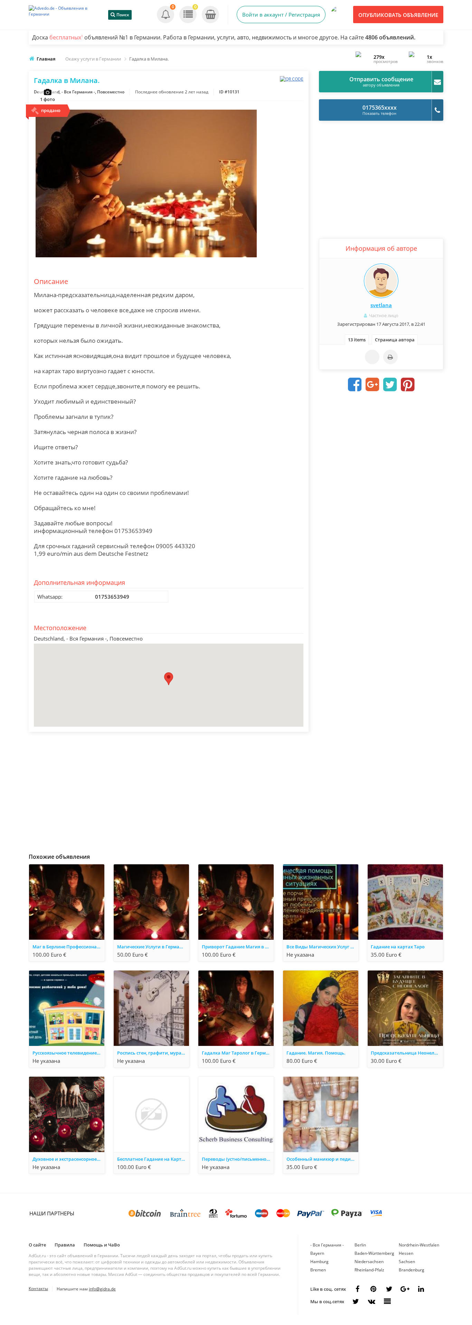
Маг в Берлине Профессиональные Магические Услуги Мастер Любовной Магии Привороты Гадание (68, 947)
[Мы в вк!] (371, 1301)
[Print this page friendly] (390, 357)
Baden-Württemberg (374, 1253)
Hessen (406, 1253)
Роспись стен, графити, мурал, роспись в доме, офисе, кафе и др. (153, 1053)
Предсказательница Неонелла (405, 1053)
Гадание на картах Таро (398, 947)
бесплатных (66, 37)
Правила (65, 1245)
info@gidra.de (102, 1289)
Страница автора (395, 340)
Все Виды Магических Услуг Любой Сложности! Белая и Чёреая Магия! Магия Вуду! (322, 947)
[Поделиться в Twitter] (390, 385)
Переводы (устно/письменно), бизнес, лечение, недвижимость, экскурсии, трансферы (238, 1159)
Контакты (38, 1288)
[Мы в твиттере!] (355, 1301)
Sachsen (407, 1261)
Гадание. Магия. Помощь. (316, 1053)
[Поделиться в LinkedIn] (421, 1289)
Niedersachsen (369, 1261)
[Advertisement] (169, 790)
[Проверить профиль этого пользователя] (381, 281)
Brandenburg (411, 1270)
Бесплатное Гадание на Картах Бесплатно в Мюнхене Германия (153, 1159)
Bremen (318, 1270)
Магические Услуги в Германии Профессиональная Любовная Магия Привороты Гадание (153, 947)
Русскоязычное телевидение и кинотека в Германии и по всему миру (68, 1053)
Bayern (317, 1253)
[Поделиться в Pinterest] (407, 385)
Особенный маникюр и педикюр (322, 1159)
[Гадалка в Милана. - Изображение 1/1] (146, 257)
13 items (357, 340)
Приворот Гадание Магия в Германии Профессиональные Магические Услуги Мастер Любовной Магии (238, 947)
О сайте (37, 1245)
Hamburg (319, 1261)
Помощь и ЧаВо (102, 1245)
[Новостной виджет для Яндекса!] (387, 1301)
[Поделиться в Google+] (405, 1289)
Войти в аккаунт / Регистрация (281, 14)
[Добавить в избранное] (372, 357)
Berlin (360, 1245)
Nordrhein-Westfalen (419, 1245)
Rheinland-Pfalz (369, 1270)
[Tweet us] (389, 1289)
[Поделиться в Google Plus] (372, 385)
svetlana (381, 305)
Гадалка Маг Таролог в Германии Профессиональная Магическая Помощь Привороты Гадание (238, 1053)
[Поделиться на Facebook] (355, 385)
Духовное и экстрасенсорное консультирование (68, 1159)
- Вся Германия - (327, 1245)
